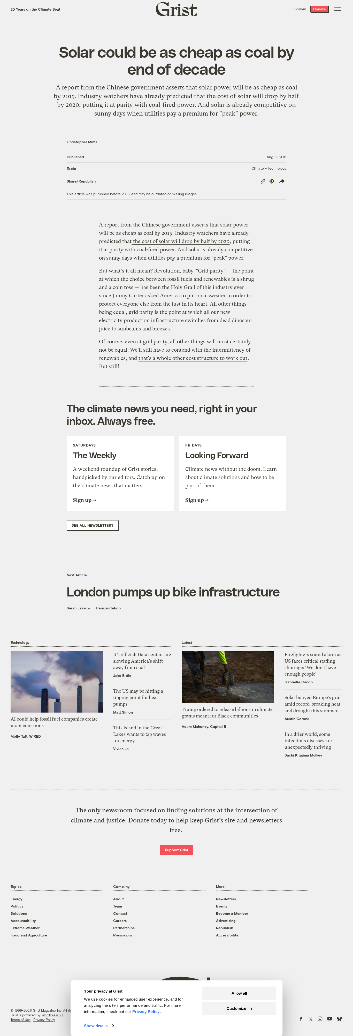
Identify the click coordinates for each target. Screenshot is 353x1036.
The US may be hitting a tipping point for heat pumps (138, 697)
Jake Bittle (122, 675)
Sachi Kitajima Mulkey (303, 755)
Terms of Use (20, 1020)
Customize (236, 1008)
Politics (17, 906)
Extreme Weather (25, 928)
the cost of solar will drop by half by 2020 (180, 241)
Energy (16, 899)
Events (221, 906)
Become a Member (232, 913)
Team (117, 906)
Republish (224, 928)
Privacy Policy (44, 1020)
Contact (120, 913)
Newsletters (226, 899)
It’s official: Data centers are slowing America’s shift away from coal (142, 661)
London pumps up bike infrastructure (173, 591)
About (118, 899)
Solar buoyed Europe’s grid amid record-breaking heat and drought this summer (313, 704)
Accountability (23, 920)
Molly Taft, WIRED (26, 736)
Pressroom (122, 935)
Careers (120, 920)
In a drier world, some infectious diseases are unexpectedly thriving (308, 740)
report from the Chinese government (112, 87)
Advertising (225, 920)
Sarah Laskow (78, 608)
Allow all (239, 993)
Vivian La (121, 748)
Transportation (108, 608)
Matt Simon (123, 712)
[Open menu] (337, 9)
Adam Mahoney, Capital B (204, 726)
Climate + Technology (268, 168)
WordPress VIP (53, 1015)
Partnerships (124, 928)
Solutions (19, 913)
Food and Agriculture (29, 935)
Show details (96, 1026)
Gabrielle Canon (299, 682)
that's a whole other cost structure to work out (193, 358)
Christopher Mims (82, 142)
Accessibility (227, 935)
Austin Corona (297, 718)
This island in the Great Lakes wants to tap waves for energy (139, 734)
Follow (300, 9)
